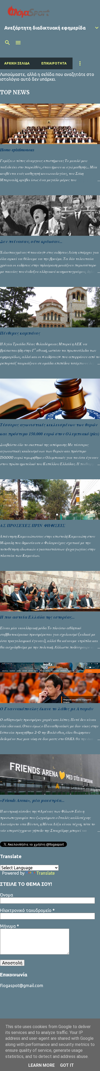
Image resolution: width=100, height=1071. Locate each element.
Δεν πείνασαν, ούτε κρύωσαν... (31, 241)
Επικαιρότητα (54, 63)
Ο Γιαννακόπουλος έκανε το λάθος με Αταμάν (46, 709)
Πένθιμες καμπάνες (20, 333)
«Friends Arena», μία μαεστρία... (32, 800)
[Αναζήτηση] (7, 42)
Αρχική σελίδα (17, 63)
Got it (67, 1065)
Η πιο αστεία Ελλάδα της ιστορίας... (37, 617)
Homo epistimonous (17, 150)
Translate (45, 873)
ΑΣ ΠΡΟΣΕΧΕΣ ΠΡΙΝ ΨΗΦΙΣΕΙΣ (32, 525)
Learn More (41, 1065)
